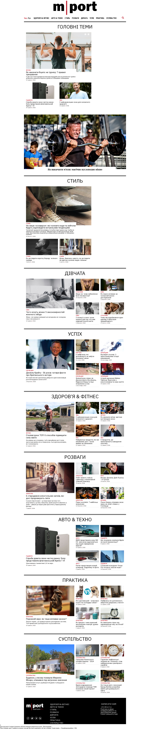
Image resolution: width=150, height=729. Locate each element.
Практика (100, 18)
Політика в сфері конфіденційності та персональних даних (108, 710)
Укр (25, 18)
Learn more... (56, 728)
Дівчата (84, 18)
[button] (85, 34)
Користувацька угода (109, 714)
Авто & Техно (57, 18)
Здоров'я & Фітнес (41, 18)
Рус (29, 18)
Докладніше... (47, 726)
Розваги (75, 18)
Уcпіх (92, 18)
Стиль (67, 18)
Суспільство (111, 18)
